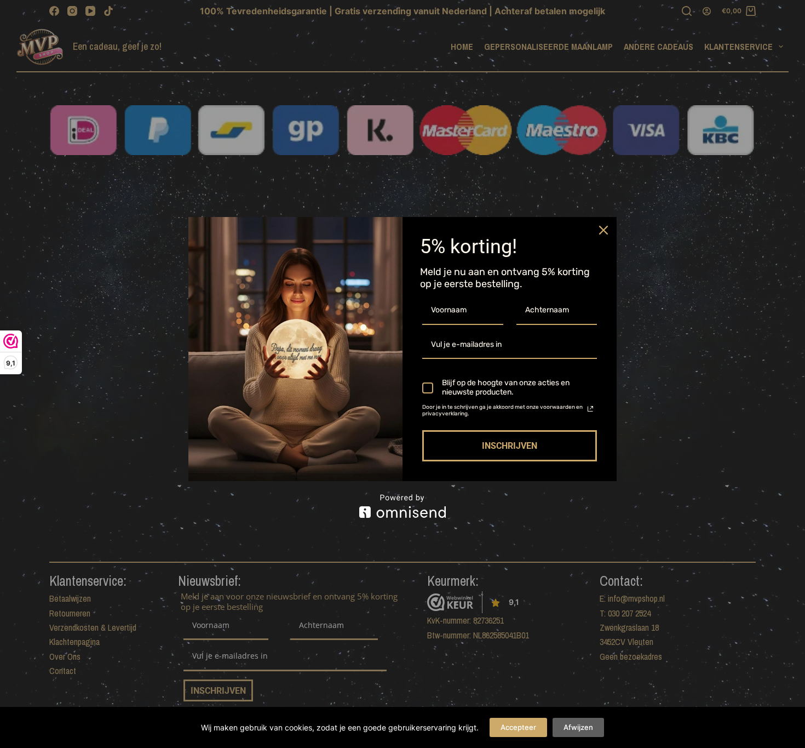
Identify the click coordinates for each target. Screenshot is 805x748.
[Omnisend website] (402, 506)
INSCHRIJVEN (509, 446)
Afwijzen (578, 727)
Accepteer (518, 727)
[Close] (603, 230)
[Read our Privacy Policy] (590, 408)
